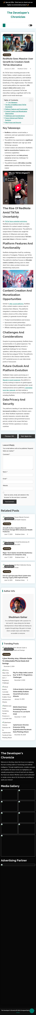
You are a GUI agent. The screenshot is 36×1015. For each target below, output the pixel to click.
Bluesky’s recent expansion (11, 380)
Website (5, 485)
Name (5, 472)
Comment (6, 454)
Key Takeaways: (12, 102)
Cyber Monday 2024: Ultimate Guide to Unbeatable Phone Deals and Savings (17, 660)
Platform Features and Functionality (16, 109)
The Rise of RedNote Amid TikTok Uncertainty (15, 106)
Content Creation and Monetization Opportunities (16, 112)
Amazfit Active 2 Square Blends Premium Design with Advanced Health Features (17, 530)
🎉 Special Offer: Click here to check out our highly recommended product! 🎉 (18, 3)
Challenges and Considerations (15, 116)
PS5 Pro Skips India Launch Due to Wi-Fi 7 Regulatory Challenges (23, 675)
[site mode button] (30, 25)
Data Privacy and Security (13, 122)
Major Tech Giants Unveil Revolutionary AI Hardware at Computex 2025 (17, 554)
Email (5, 479)
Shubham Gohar (22, 68)
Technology (7, 55)
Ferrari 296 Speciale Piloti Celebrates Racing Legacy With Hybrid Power (17, 576)
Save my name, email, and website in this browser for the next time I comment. (16, 496)
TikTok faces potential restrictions (16, 221)
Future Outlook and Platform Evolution (14, 119)
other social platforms (16, 304)
